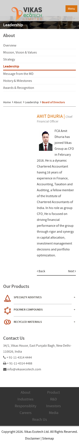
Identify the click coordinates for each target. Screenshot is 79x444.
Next (71, 271)
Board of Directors (53, 102)
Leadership (11, 66)
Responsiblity (25, 406)
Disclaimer (32, 438)
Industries (25, 399)
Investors (53, 406)
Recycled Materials (28, 322)
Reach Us (39, 419)
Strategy (9, 59)
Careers (26, 412)
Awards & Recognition (18, 88)
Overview (9, 45)
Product (53, 392)
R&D (53, 399)
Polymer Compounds (28, 310)
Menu (71, 9)
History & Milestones (17, 81)
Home (7, 102)
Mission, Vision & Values (20, 52)
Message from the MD (18, 74)
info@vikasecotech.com (24, 369)
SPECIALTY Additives (28, 297)
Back (41, 271)
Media (53, 412)
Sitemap (48, 438)
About (18, 102)
